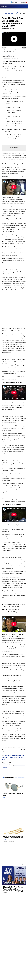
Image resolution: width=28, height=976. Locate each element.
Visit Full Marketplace (20, 777)
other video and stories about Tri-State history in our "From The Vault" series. (13, 757)
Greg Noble (7, 55)
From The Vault (8, 13)
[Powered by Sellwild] (23, 864)
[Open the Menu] (2, 2)
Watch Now (23, 2)
